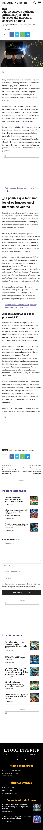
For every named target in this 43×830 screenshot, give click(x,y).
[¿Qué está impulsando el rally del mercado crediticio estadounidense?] (34, 513)
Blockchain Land (8, 787)
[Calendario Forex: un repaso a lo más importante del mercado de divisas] (34, 645)
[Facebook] (12, 34)
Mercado (31, 450)
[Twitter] (17, 34)
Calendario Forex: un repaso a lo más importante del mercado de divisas (16, 645)
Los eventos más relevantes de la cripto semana (15, 658)
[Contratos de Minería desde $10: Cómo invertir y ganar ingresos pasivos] (37, 807)
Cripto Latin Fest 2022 (9, 793)
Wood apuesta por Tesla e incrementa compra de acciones (16, 526)
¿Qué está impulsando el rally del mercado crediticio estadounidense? (16, 513)
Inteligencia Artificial (20, 450)
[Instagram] (21, 759)
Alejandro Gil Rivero (10, 25)
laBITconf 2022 (7, 790)
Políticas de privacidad (10, 773)
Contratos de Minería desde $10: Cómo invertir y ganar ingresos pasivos (15, 807)
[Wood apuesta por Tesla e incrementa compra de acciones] (34, 527)
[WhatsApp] (22, 34)
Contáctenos (7, 776)
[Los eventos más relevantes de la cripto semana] (34, 659)
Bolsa (4, 9)
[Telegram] (27, 34)
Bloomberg (26, 127)
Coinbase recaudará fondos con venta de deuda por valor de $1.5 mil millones (10, 470)
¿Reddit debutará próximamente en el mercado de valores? (14, 500)
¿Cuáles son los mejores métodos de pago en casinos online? (16, 818)
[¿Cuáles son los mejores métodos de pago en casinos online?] (37, 819)
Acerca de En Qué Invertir (11, 770)
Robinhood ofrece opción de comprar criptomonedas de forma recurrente (32, 470)
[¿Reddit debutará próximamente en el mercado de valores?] (34, 500)
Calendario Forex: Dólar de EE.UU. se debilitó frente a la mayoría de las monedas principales (16, 671)
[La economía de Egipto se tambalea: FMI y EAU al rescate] (34, 697)
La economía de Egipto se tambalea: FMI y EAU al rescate (16, 697)
